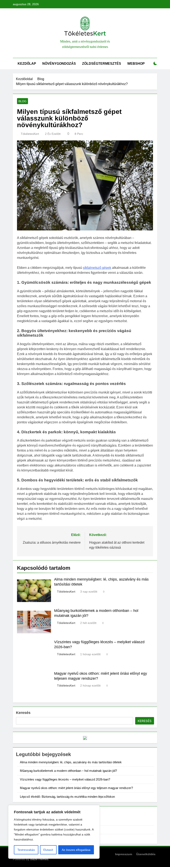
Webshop (136, 63)
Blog (22, 101)
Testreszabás (26, 849)
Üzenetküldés (145, 854)
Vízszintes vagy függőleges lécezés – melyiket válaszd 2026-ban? (65, 779)
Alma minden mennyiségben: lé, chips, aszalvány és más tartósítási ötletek (71, 762)
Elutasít (48, 849)
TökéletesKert (30, 133)
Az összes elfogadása (76, 849)
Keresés (23, 713)
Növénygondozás (59, 63)
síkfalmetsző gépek (97, 267)
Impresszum (123, 854)
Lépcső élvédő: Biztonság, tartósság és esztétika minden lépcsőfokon (67, 796)
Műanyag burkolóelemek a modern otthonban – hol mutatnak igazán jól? (68, 770)
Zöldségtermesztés (101, 63)
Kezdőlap (27, 63)
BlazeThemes (39, 859)
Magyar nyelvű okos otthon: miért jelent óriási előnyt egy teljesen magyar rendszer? (76, 788)
